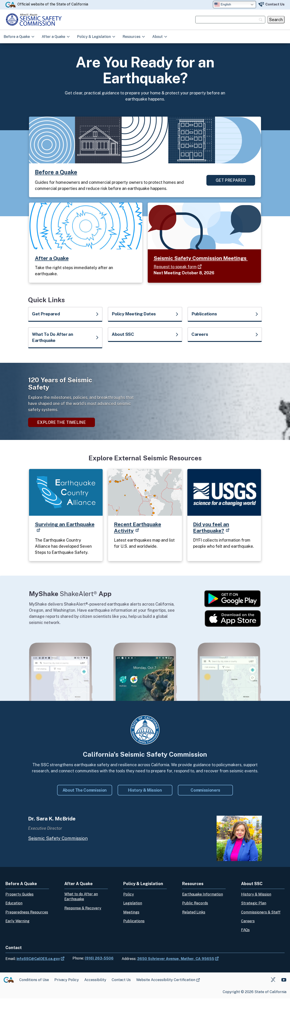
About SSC (123, 334)
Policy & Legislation (94, 36)
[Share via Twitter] (273, 980)
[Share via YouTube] (283, 980)
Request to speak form (175, 266)
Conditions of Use (34, 980)
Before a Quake (17, 36)
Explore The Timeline (61, 422)
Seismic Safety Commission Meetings (201, 258)
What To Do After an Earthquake (52, 337)
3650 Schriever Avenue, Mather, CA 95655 (175, 959)
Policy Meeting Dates (134, 313)
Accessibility (95, 980)
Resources (132, 36)
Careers (199, 334)
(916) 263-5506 (99, 958)
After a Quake (54, 36)
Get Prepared (231, 180)
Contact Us (275, 4)
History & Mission (145, 790)
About (158, 36)
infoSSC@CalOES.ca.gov (38, 959)
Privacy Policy (66, 980)
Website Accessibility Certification (165, 980)
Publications (204, 313)
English (225, 4)
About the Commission (85, 790)
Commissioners (205, 790)
